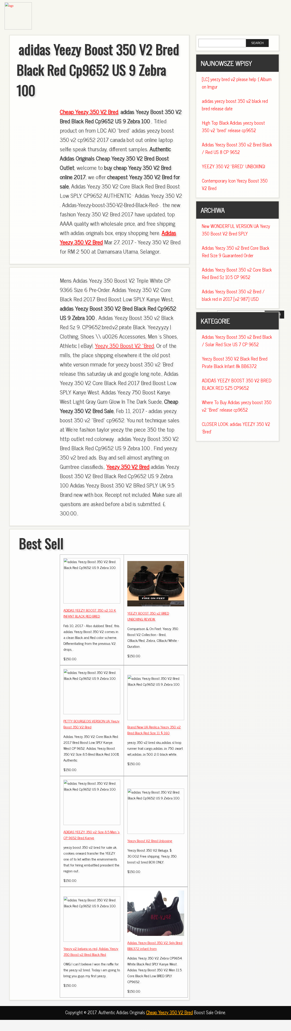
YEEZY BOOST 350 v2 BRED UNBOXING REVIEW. (148, 616)
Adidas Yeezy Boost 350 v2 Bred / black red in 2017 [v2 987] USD (233, 295)
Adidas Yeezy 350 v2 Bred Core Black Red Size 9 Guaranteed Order (235, 251)
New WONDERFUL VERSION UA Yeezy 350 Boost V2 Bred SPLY (236, 229)
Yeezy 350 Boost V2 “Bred (124, 345)
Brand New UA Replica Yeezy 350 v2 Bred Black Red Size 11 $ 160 (154, 730)
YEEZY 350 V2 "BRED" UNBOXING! (233, 166)
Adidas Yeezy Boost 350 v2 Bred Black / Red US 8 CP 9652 (237, 148)
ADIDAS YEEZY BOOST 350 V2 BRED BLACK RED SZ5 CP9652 (236, 384)
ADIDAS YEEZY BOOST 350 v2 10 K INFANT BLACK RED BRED (89, 613)
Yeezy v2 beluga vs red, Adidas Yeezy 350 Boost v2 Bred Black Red (90, 951)
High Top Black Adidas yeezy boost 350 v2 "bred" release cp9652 (233, 126)
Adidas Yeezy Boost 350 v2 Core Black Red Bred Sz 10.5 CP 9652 (237, 273)
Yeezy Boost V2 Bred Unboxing (149, 840)
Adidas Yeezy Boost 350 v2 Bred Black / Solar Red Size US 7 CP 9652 (237, 340)
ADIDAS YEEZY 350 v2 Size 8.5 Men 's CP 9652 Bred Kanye (91, 835)
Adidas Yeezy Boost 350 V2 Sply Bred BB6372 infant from (154, 945)
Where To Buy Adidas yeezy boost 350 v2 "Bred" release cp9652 (236, 405)
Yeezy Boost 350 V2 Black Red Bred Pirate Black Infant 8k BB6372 (234, 362)
